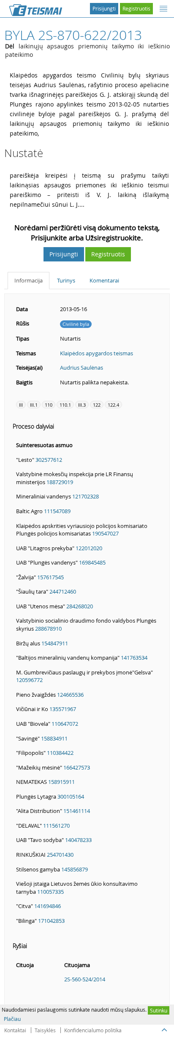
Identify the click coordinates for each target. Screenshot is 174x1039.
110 (48, 405)
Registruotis (136, 8)
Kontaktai (15, 1030)
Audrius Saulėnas (81, 367)
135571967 (62, 709)
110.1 (65, 405)
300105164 (70, 796)
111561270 (56, 825)
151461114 (76, 811)
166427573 (76, 767)
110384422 (60, 753)
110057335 (50, 891)
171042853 (51, 920)
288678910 (48, 628)
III (21, 405)
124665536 (70, 694)
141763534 (134, 657)
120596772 (29, 680)
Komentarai (104, 280)
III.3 (82, 405)
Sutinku (158, 1010)
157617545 (50, 577)
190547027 (105, 533)
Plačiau (12, 1018)
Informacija (28, 280)
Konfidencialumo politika (93, 1030)
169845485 (92, 562)
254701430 (60, 854)
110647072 (65, 723)
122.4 (113, 405)
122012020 (89, 548)
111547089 (57, 511)
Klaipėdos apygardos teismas (96, 353)
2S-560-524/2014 (84, 979)
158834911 (54, 738)
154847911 (54, 643)
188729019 (59, 482)
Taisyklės (45, 1030)
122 (97, 405)
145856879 (74, 869)
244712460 (62, 591)
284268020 (79, 606)
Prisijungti (104, 8)
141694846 (47, 906)
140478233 (78, 840)
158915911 (61, 782)
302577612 (48, 460)
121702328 (85, 496)
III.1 (34, 405)
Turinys (66, 280)
